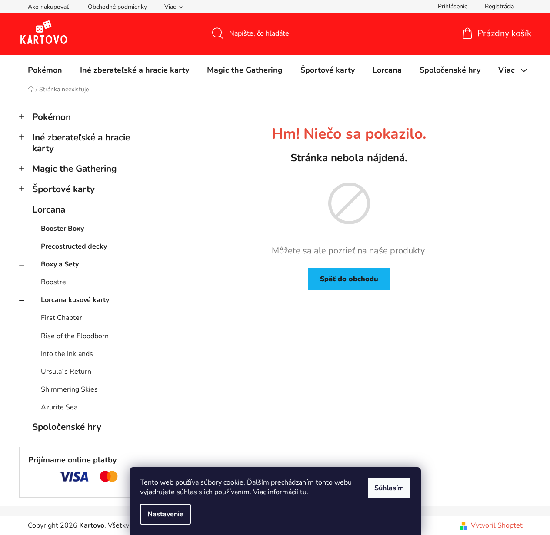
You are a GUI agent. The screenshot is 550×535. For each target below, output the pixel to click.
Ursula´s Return (66, 371)
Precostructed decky (74, 246)
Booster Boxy (62, 228)
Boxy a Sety (60, 264)
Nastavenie (165, 514)
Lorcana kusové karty (75, 300)
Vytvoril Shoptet (497, 525)
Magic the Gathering (74, 169)
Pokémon (51, 117)
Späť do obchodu (349, 279)
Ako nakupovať (48, 7)
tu (303, 492)
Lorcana (48, 209)
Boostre (53, 282)
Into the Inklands (67, 354)
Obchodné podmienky (117, 7)
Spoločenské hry (66, 427)
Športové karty (63, 189)
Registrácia (499, 6)
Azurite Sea (59, 407)
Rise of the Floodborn (75, 336)
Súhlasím (389, 488)
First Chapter (61, 317)
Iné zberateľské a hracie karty (81, 142)
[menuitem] (45, 70)
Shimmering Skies (69, 389)
